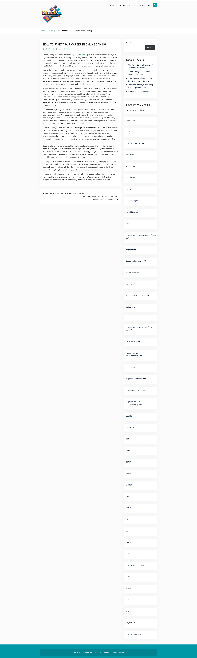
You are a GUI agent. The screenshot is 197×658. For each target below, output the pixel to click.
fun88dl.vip (130, 120)
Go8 (127, 224)
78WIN (128, 600)
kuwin (128, 554)
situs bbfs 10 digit (133, 212)
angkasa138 (131, 249)
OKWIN (129, 508)
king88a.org (130, 623)
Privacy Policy (144, 5)
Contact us (131, 5)
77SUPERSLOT (131, 178)
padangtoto (130, 367)
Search (128, 42)
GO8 (127, 496)
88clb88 (129, 416)
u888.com (130, 427)
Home (112, 5)
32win (128, 473)
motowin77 (130, 284)
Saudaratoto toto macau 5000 (137, 295)
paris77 (129, 189)
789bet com (130, 166)
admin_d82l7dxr (64, 49)
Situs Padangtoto (132, 272)
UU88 (128, 519)
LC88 (128, 132)
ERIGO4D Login (132, 201)
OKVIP (128, 462)
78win (128, 588)
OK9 (127, 439)
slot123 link (130, 485)
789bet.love (130, 307)
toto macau (130, 155)
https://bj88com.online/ (135, 565)
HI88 (128, 450)
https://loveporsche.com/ (136, 390)
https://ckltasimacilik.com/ (136, 379)
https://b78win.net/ (133, 634)
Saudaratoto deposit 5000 (136, 261)
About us (121, 5)
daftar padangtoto (133, 341)
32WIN (128, 531)
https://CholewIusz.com (135, 143)
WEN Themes (119, 652)
